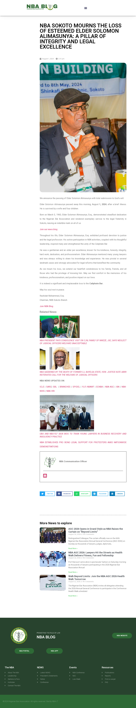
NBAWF (91, 387)
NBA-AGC (109, 387)
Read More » (73, 548)
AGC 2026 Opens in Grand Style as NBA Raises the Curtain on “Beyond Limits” (95, 530)
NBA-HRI (50, 391)
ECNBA (100, 387)
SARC (49, 387)
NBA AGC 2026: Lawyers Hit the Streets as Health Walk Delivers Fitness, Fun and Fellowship (95, 554)
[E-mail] (45, 476)
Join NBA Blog (46, 306)
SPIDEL (77, 387)
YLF (84, 387)
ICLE (42, 387)
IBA (118, 387)
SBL (55, 387)
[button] (85, 8)
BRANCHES (65, 387)
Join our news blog (48, 229)
